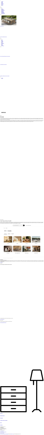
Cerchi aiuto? (1, 259)
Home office (2, 11)
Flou (1, 40)
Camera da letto (2, 10)
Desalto (2, 45)
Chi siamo (2, 4)
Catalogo (2, 1)
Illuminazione (2, 12)
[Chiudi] (2, 262)
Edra (1, 42)
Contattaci (1, 262)
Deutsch (2, 78)
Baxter (2, 44)
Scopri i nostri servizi (2, 319)
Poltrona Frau (2, 43)
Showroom (2, 3)
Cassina (2, 41)
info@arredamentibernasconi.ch (3, 322)
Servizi (2, 2)
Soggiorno (2, 9)
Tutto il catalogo (2, 13)
